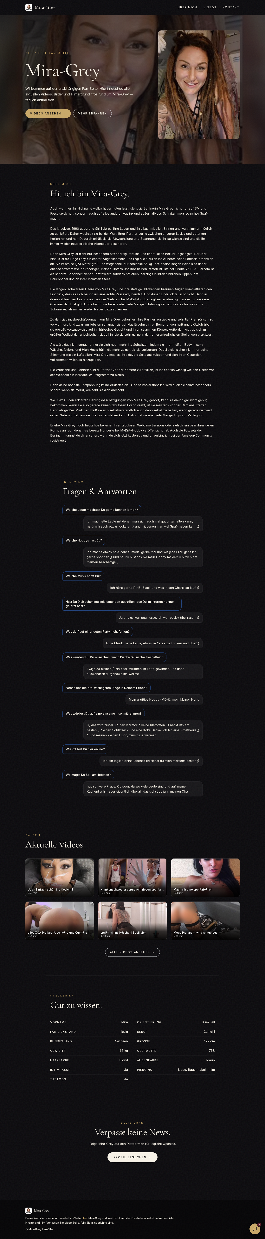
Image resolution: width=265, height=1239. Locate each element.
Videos (210, 7)
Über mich (187, 7)
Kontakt (231, 7)
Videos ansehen (48, 113)
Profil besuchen (133, 1157)
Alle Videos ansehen (132, 952)
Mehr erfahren (92, 113)
